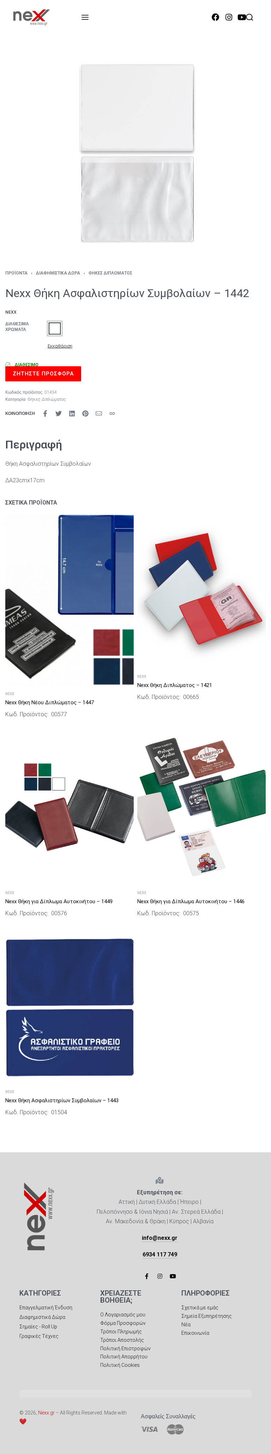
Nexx (9, 694)
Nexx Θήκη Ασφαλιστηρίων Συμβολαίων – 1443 (62, 1100)
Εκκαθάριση (60, 346)
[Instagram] (229, 17)
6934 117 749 (160, 1254)
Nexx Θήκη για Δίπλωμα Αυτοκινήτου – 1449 (59, 901)
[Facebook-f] (147, 1276)
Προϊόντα (16, 273)
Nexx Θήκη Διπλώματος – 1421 (174, 685)
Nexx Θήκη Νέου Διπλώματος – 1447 (49, 702)
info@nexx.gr (159, 1238)
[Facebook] (215, 17)
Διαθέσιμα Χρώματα (17, 326)
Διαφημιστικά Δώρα (58, 273)
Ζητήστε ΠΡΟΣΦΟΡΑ (43, 373)
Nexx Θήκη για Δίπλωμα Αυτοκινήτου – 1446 (191, 901)
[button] (55, 328)
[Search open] (249, 17)
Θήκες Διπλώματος (110, 273)
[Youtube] (242, 17)
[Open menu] (85, 17)
